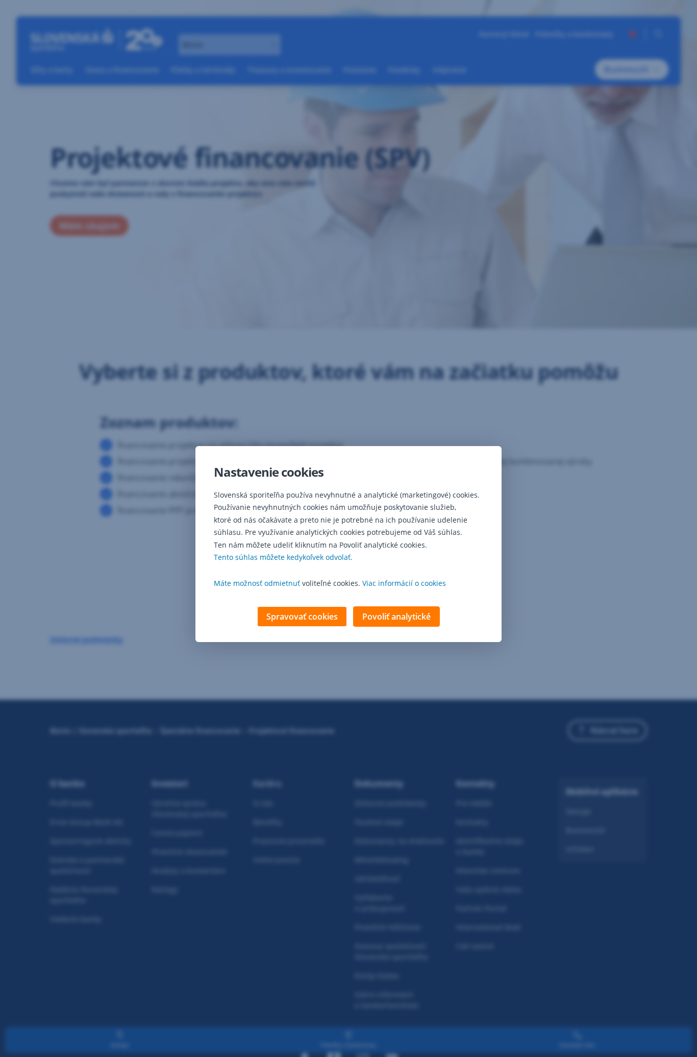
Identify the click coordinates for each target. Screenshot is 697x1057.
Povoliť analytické (396, 616)
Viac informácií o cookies (404, 583)
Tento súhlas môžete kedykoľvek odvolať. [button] (283, 557)
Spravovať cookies (302, 616)
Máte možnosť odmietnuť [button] (257, 583)
